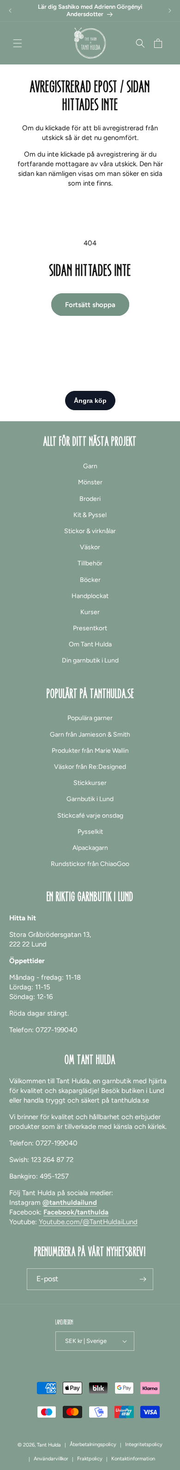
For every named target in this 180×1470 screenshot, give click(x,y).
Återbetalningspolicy (93, 1444)
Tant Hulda (49, 1445)
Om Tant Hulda (90, 644)
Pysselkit (90, 832)
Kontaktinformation (133, 1459)
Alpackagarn (90, 848)
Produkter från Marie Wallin (90, 751)
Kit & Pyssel (90, 515)
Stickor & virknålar (90, 531)
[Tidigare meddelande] (10, 10)
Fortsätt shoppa (90, 305)
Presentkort (90, 628)
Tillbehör (90, 563)
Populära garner (90, 718)
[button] (17, 43)
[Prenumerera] (142, 1279)
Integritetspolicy (143, 1444)
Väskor (90, 547)
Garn (90, 466)
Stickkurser (90, 783)
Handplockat (90, 596)
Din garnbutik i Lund (90, 660)
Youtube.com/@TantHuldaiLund (88, 1222)
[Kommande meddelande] (170, 10)
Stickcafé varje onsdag (90, 815)
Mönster (90, 482)
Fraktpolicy (89, 1459)
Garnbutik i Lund (90, 799)
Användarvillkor (51, 1459)
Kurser (90, 612)
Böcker (90, 580)
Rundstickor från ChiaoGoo (90, 864)
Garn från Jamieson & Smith (90, 734)
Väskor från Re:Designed (90, 767)
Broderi (90, 499)
